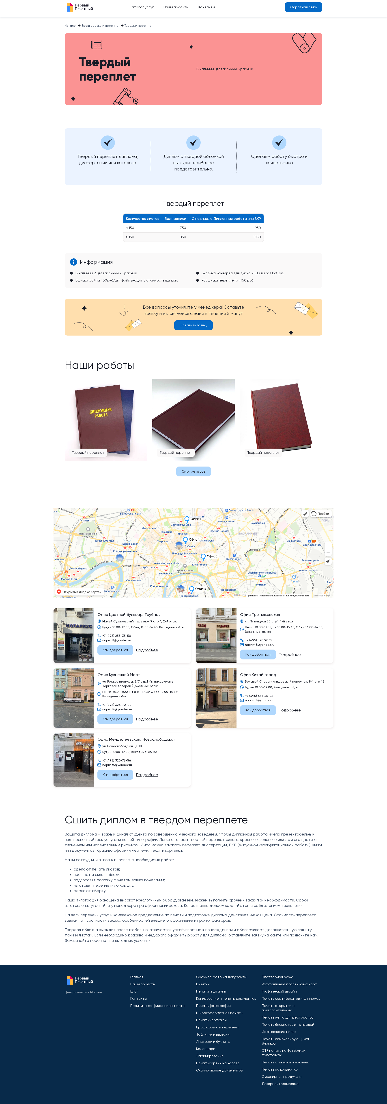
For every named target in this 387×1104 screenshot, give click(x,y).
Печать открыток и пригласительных (278, 1008)
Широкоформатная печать (219, 1013)
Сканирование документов (219, 1070)
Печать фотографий (213, 1006)
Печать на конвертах (280, 1069)
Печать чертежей (211, 1020)
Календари (205, 1049)
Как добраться (115, 650)
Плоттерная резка (277, 977)
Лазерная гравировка (280, 1084)
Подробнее (147, 650)
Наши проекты (176, 7)
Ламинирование (210, 1056)
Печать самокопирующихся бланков (285, 1041)
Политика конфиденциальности (157, 1006)
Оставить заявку (193, 325)
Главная (136, 977)
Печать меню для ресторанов (287, 1017)
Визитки (203, 984)
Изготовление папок (279, 1032)
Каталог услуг (142, 7)
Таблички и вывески (213, 1034)
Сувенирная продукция (281, 1076)
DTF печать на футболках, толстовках (284, 1052)
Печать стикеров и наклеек (285, 1062)
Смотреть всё (194, 471)
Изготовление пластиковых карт (289, 984)
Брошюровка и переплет (217, 1027)
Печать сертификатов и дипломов (291, 998)
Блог (134, 991)
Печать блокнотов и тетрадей (288, 1024)
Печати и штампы (211, 991)
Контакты (206, 7)
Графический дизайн (279, 991)
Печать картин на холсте (218, 1063)
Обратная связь (303, 7)
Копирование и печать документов (226, 998)
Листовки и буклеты (213, 1041)
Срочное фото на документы (221, 977)
